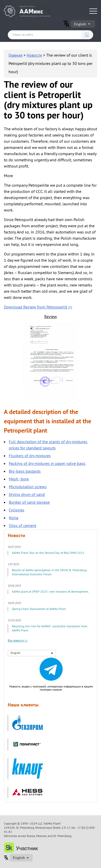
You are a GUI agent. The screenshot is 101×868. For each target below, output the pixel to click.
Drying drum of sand (27, 494)
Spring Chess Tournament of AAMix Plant (39, 609)
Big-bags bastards (25, 471)
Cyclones (16, 510)
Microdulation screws (28, 487)
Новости (34, 55)
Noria (13, 518)
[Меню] (93, 11)
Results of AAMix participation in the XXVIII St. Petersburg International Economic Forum (49, 572)
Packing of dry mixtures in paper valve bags (47, 463)
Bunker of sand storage (29, 502)
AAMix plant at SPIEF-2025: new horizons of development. (50, 591)
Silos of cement (22, 525)
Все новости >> (18, 640)
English (80, 24)
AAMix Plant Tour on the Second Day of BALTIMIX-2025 (48, 553)
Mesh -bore (19, 479)
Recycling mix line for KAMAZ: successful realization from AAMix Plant (49, 628)
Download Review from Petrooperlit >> (38, 307)
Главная (16, 55)
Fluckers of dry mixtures (30, 456)
